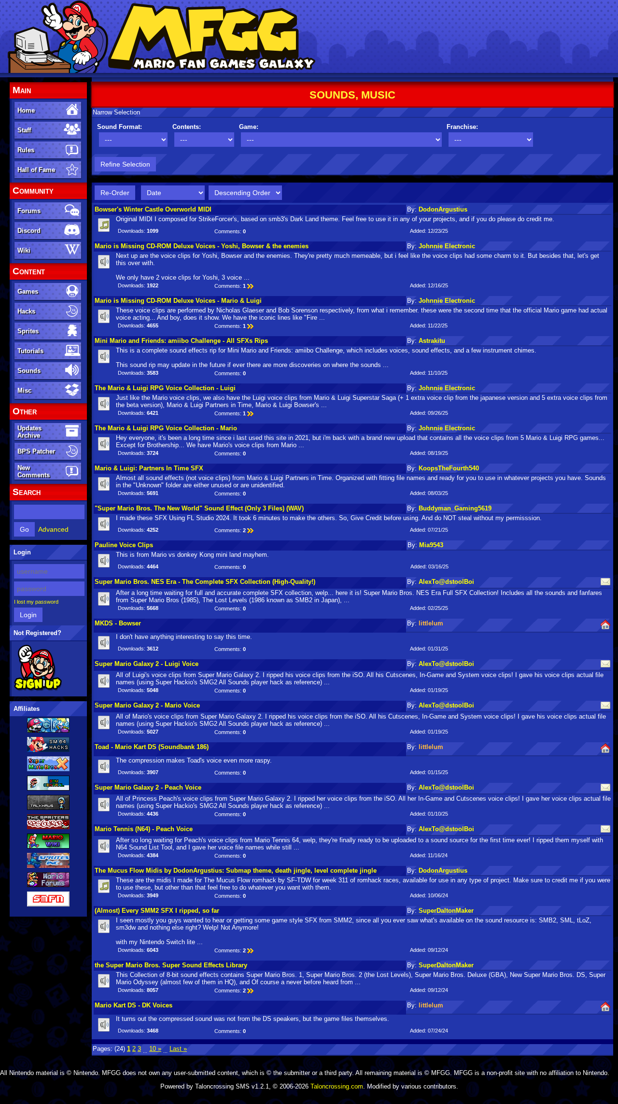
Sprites (28, 331)
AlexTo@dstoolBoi (446, 581)
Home (26, 110)
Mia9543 (431, 545)
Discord (29, 230)
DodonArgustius (443, 209)
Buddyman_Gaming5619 (455, 508)
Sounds (29, 370)
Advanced (53, 529)
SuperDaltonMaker (446, 910)
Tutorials (30, 350)
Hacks (26, 311)
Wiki (23, 250)
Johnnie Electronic (447, 246)
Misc (24, 390)
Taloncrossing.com (336, 1086)
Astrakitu (432, 340)
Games (27, 291)
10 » (155, 1048)
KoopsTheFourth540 (449, 468)
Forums (29, 210)
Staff (24, 130)
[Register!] (38, 689)
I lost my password (36, 602)
